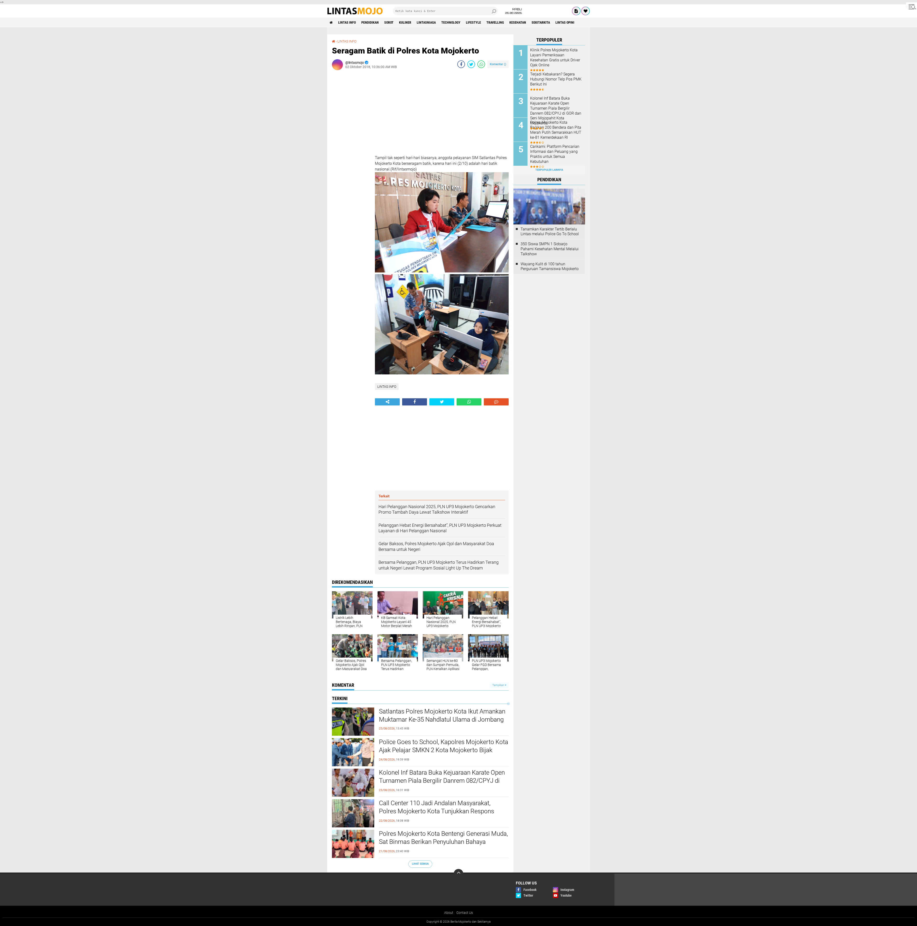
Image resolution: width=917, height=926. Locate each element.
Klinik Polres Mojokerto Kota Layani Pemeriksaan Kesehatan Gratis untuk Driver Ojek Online (555, 57)
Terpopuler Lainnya (549, 169)
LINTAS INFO (347, 22)
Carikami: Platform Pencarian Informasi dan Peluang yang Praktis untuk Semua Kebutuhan (554, 154)
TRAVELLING (495, 22)
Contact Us (464, 913)
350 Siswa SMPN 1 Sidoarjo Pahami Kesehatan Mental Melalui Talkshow (550, 249)
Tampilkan (498, 685)
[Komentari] (496, 401)
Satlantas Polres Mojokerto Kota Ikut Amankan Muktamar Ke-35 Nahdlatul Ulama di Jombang (442, 715)
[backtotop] (458, 873)
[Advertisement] (351, 145)
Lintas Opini (564, 22)
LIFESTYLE (473, 22)
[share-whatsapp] (481, 64)
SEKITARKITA (541, 22)
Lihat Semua (420, 863)
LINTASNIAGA (426, 22)
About (448, 913)
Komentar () (498, 64)
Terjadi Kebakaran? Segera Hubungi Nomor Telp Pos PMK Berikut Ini (555, 79)
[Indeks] (576, 11)
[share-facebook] (461, 64)
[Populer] (585, 11)
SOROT (389, 22)
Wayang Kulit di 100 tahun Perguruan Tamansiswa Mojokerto (550, 266)
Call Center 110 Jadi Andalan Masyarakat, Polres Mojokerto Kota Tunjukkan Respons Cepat (436, 811)
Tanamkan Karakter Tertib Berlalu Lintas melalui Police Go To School (550, 231)
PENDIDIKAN (370, 22)
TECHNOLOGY (450, 22)
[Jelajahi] (911, 6)
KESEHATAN (517, 22)
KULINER (405, 22)
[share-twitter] (471, 64)
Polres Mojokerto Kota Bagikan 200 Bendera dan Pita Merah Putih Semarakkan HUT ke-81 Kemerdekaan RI (555, 129)
